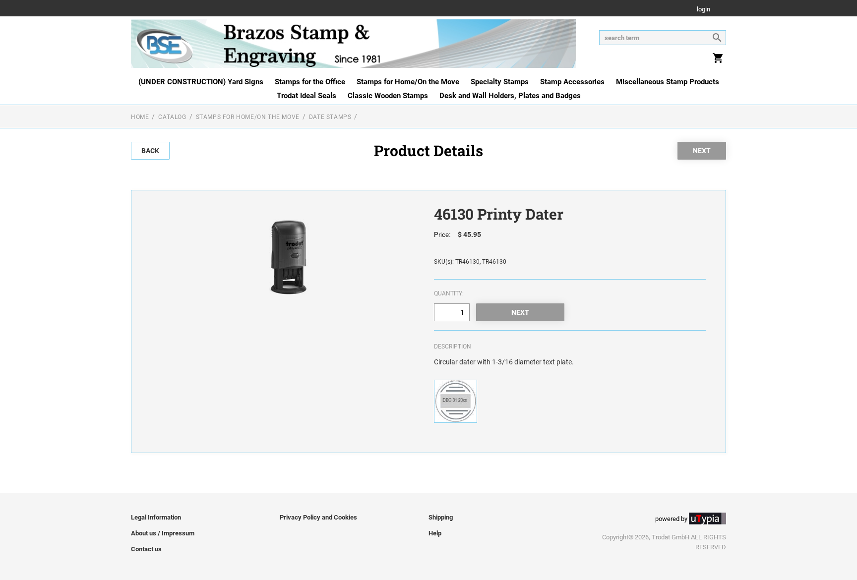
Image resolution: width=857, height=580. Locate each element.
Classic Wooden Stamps (388, 95)
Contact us (146, 549)
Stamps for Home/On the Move (408, 81)
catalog (172, 117)
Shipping (440, 517)
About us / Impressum (162, 533)
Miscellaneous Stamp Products (667, 81)
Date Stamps (330, 117)
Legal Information (156, 517)
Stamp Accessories (572, 81)
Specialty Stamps (500, 81)
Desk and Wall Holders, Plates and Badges (510, 95)
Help (434, 533)
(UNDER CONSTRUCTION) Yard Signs (200, 81)
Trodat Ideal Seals (306, 95)
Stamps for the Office (310, 81)
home (140, 117)
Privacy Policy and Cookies (318, 517)
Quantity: (449, 293)
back (150, 151)
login (703, 9)
